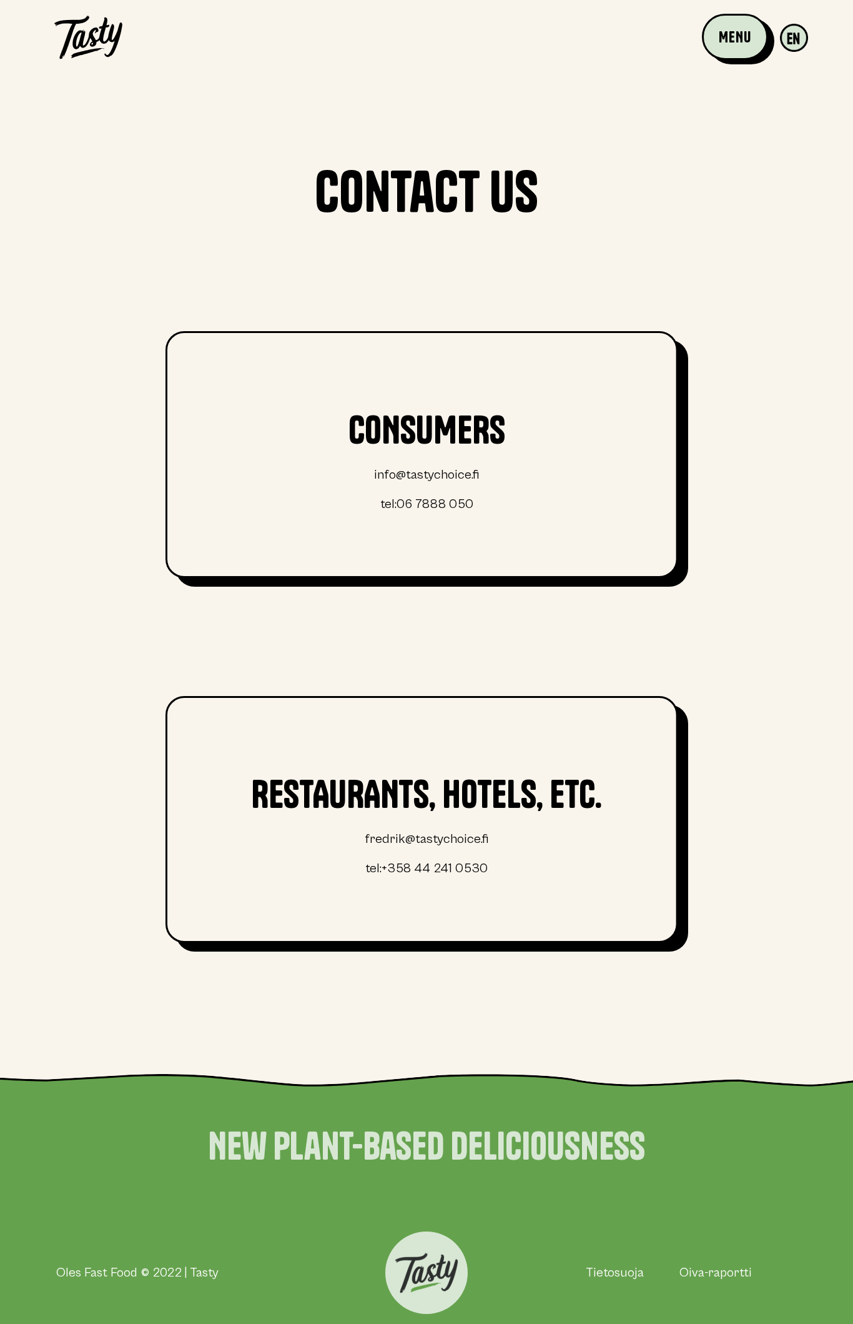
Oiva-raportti (714, 1272)
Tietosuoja (615, 1272)
